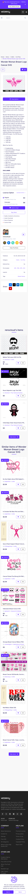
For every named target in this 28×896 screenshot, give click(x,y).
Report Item (19, 844)
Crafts (12, 57)
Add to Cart (15, 208)
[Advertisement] (14, 38)
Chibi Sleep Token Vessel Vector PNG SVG (14, 423)
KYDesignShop (8, 546)
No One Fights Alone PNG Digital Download (14, 479)
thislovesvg (7, 676)
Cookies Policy (20, 839)
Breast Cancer (21, 276)
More (20, 892)
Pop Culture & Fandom (16, 392)
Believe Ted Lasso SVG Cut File (12, 357)
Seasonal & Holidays (16, 611)
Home (2, 57)
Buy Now (14, 212)
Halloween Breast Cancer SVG (12, 608)
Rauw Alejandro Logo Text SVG (12, 390)
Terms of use (19, 836)
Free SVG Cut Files (6, 861)
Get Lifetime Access (14, 6)
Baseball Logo (5, 868)
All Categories (5, 842)
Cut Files (18, 57)
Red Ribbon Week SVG (9, 707)
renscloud (7, 359)
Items (7, 57)
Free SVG (3, 839)
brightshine (7, 481)
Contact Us (4, 834)
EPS (21, 268)
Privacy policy (19, 834)
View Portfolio (14, 248)
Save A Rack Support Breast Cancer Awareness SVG (14, 544)
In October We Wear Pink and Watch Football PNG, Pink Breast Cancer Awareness (14, 511)
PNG (18, 268)
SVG (24, 268)
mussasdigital (8, 644)
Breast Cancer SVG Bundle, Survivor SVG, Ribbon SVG (14, 674)
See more (13, 437)
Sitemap (3, 836)
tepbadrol (7, 611)
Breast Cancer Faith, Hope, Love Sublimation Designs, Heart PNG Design (14, 740)
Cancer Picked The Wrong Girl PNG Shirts (14, 576)
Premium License (20, 831)
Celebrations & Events (18, 644)
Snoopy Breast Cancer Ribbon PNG (13, 642)
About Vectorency (6, 831)
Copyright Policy (20, 842)
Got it (8, 892)
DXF (15, 268)
